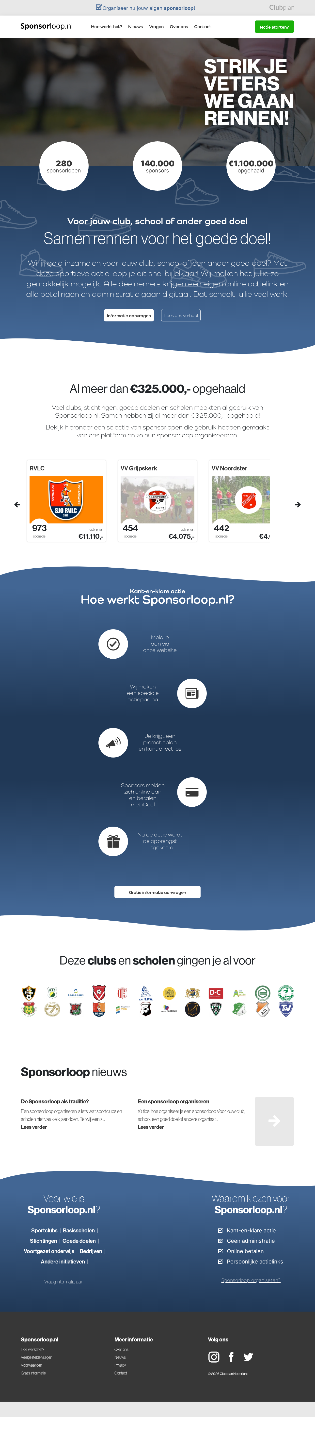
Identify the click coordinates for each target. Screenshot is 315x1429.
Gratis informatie (33, 1373)
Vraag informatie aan (63, 1281)
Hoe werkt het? (106, 26)
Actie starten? (274, 27)
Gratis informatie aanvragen (157, 892)
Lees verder (34, 1127)
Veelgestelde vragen (36, 1357)
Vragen (156, 26)
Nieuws (135, 26)
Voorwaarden (31, 1365)
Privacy (120, 1365)
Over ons (179, 26)
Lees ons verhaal (181, 315)
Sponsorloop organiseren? (251, 1280)
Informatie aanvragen (129, 315)
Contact (202, 26)
